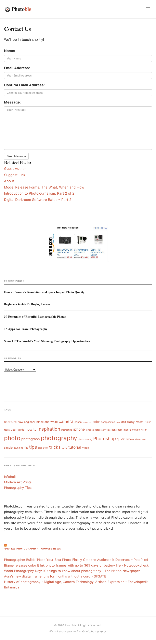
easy (131, 422)
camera (66, 421)
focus (7, 430)
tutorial (74, 447)
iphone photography (96, 430)
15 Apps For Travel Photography (25, 328)
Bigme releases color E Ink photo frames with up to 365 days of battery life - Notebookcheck (76, 565)
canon (78, 421)
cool (118, 422)
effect (139, 421)
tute (64, 447)
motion (136, 429)
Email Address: (17, 68)
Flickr (147, 421)
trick (45, 447)
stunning (18, 447)
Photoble (70, 625)
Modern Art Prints (17, 482)
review (130, 439)
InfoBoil (10, 477)
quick (121, 439)
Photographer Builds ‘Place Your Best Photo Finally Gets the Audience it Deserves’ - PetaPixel (76, 560)
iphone (79, 429)
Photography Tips (17, 488)
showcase (140, 439)
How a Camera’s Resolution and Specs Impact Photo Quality (44, 292)
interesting (66, 430)
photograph (30, 439)
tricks (55, 447)
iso (108, 430)
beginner (29, 421)
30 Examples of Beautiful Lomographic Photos (35, 316)
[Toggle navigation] (148, 9)
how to (31, 429)
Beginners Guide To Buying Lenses (27, 304)
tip (26, 447)
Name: (9, 51)
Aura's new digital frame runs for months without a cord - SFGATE (55, 576)
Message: (12, 102)
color (96, 422)
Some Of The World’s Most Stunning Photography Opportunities (47, 341)
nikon (144, 429)
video (85, 447)
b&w (20, 421)
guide (21, 429)
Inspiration (49, 429)
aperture (10, 422)
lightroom (117, 429)
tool (40, 448)
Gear (13, 429)
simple (8, 447)
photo (12, 438)
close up (87, 422)
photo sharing (85, 439)
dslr (123, 421)
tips (33, 447)
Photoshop (104, 438)
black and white (47, 421)
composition (108, 421)
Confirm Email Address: (24, 85)
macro (127, 429)
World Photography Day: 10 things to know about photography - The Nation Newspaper (72, 571)
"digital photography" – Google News (32, 548)
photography (59, 438)
